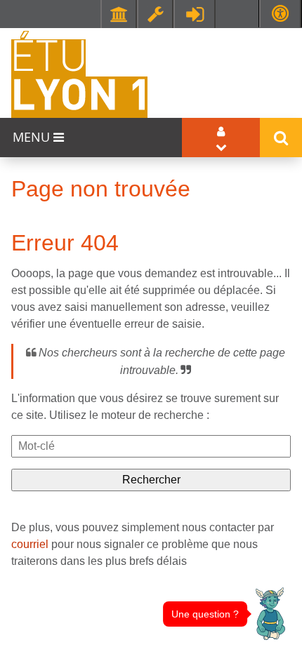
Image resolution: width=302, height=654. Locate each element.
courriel (29, 544)
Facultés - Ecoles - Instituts (119, 14)
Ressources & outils (155, 14)
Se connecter (194, 14)
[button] (270, 613)
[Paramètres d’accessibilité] (280, 13)
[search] (151, 446)
